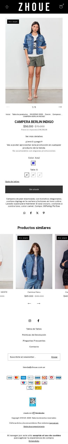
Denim (48, 114)
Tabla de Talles (34, 329)
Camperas (57, 114)
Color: (34, 158)
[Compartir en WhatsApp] (24, 213)
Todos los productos (20, 114)
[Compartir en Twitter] (37, 213)
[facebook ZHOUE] (38, 320)
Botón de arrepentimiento (34, 426)
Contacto (34, 346)
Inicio (8, 114)
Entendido (34, 441)
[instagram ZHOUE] (29, 320)
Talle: (34, 169)
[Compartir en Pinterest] (44, 213)
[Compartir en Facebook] (31, 213)
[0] (60, 7)
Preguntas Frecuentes (34, 341)
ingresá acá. (54, 423)
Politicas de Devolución (34, 335)
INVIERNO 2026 (36, 114)
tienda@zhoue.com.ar (34, 367)
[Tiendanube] (34, 413)
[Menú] (7, 7)
